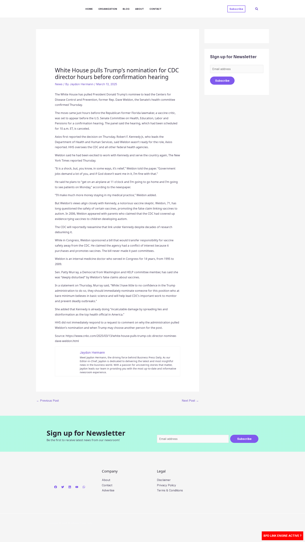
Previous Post (47, 400)
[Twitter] (62, 487)
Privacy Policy (166, 485)
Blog (126, 8)
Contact (155, 8)
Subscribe (222, 80)
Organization (107, 8)
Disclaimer (164, 480)
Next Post (190, 400)
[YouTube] (76, 487)
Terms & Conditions (170, 490)
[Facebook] (55, 487)
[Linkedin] (69, 487)
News (58, 84)
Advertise (108, 490)
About (139, 8)
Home (89, 8)
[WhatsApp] (83, 487)
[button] (236, 8)
